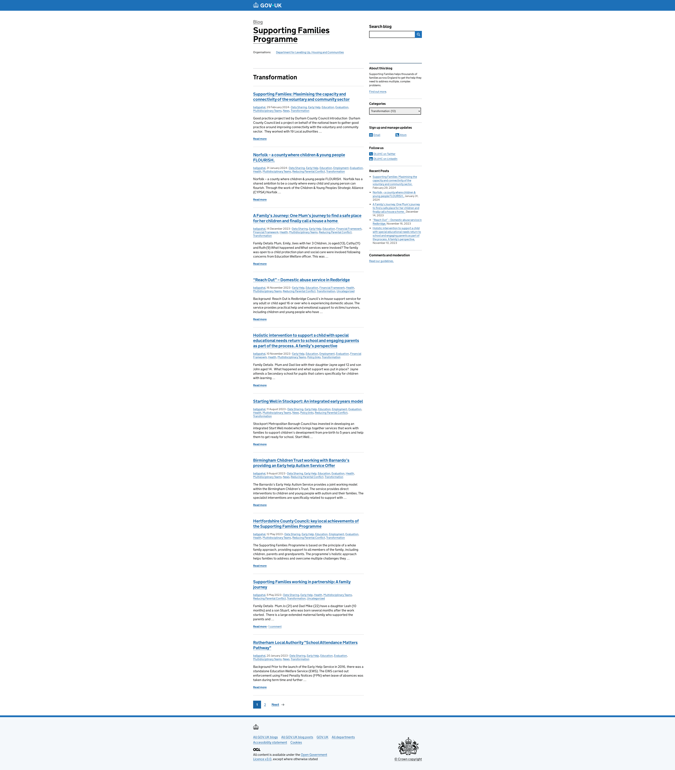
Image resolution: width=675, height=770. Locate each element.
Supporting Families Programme (291, 34)
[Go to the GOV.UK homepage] (267, 5)
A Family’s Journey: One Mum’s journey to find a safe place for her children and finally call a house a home (307, 218)
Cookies (296, 742)
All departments (343, 737)
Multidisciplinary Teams (267, 110)
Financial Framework (265, 232)
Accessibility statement (270, 742)
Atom (403, 135)
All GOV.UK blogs (265, 737)
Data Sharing (299, 107)
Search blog (380, 26)
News (286, 110)
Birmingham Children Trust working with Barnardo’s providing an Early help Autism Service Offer (301, 463)
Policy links (314, 357)
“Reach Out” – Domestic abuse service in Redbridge (301, 279)
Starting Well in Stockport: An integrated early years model (308, 401)
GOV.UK (322, 737)
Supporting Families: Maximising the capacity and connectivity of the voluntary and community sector (301, 96)
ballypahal (259, 107)
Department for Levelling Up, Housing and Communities (310, 52)
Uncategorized (346, 291)
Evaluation (341, 107)
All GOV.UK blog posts (297, 737)
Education (328, 107)
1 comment (275, 626)
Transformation (300, 110)
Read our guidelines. (381, 261)
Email (377, 135)
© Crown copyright (408, 759)
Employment (341, 168)
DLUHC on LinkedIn (385, 158)
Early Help (314, 107)
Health (257, 171)
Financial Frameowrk (349, 228)
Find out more (377, 91)
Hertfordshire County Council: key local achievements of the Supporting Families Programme (306, 523)
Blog (258, 22)
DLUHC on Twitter (385, 154)
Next (275, 705)
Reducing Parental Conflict (308, 171)
